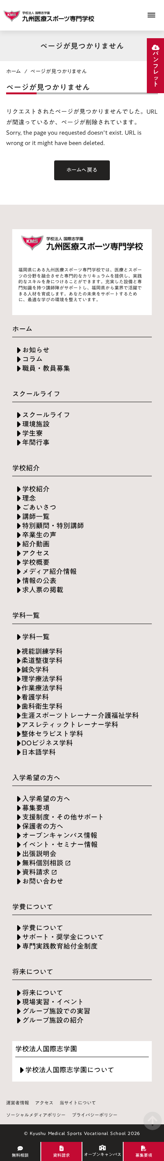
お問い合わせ (42, 881)
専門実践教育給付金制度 (60, 946)
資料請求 (36, 872)
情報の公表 (39, 580)
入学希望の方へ (46, 798)
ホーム (13, 71)
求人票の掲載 (42, 589)
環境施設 (36, 424)
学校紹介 (36, 489)
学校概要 (36, 562)
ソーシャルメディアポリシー (36, 1115)
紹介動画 (36, 544)
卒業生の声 (39, 534)
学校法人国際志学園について (69, 1070)
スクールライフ (46, 415)
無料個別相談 (42, 863)
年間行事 (36, 442)
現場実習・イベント (53, 1002)
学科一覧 (36, 636)
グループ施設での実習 (56, 1011)
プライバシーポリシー (94, 1115)
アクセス (36, 553)
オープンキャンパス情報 (59, 835)
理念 (29, 498)
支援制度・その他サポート (63, 817)
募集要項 (36, 808)
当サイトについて (77, 1103)
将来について (42, 992)
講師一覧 (36, 516)
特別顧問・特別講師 (53, 525)
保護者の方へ (42, 826)
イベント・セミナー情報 (60, 844)
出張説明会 (39, 853)
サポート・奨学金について (63, 937)
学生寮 (32, 433)
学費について (42, 927)
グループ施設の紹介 (53, 1020)
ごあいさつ (39, 507)
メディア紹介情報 (49, 571)
